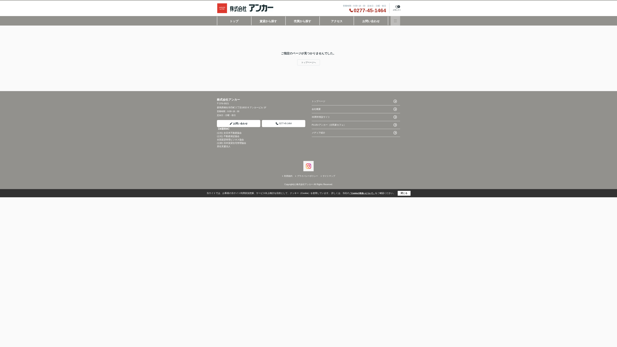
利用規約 (288, 176)
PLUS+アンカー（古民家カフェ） (329, 125)
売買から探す (302, 21)
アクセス (337, 21)
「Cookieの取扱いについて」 (362, 193)
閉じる (404, 193)
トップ (234, 21)
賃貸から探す (268, 21)
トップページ (318, 101)
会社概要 (316, 109)
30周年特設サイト (321, 117)
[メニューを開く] (395, 21)
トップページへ (308, 62)
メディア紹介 (318, 132)
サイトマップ (329, 176)
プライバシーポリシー (307, 176)
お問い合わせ (371, 21)
